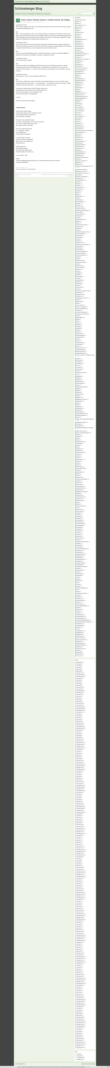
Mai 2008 (79, 1033)
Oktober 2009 (80, 1003)
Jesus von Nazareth (81, 306)
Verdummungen (80, 616)
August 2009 (79, 1006)
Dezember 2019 (80, 785)
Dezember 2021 (80, 742)
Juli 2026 (79, 664)
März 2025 (79, 685)
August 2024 (79, 694)
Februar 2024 (80, 703)
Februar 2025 (80, 687)
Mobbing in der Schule (82, 399)
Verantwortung (80, 614)
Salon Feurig (79, 511)
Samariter (79, 513)
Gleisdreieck (79, 237)
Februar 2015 (80, 888)
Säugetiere (79, 516)
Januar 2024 (79, 705)
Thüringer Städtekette (81, 588)
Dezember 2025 (80, 674)
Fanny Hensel (80, 187)
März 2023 (79, 721)
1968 (78, 23)
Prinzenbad (79, 484)
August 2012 (79, 942)
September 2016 (80, 855)
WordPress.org (80, 1059)
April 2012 (79, 949)
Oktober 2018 (80, 810)
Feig (78, 194)
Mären (78, 385)
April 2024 (79, 699)
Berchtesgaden (80, 78)
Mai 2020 (79, 776)
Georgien (79, 228)
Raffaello (79, 493)
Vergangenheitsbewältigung (83, 620)
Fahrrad (78, 183)
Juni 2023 (79, 715)
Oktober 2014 (80, 896)
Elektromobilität (80, 153)
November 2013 (80, 915)
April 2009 (79, 1013)
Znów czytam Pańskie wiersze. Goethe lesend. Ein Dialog (45, 20)
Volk (78, 629)
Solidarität (79, 545)
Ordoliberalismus (80, 441)
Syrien (78, 572)
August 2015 (79, 878)
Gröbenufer (79, 248)
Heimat (78, 274)
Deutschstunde (80, 132)
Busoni (78, 102)
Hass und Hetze (80, 267)
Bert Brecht (79, 82)
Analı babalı (79, 44)
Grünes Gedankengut (81, 251)
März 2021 (79, 758)
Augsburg (79, 64)
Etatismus (79, 162)
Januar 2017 (79, 847)
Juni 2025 (79, 682)
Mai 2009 (79, 1012)
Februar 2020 (80, 781)
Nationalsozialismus (81, 415)
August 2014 (79, 899)
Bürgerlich (79, 100)
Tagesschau (79, 575)
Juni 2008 (79, 1031)
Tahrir (78, 577)
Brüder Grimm (80, 94)
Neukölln (79, 424)
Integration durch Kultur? (82, 298)
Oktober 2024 (80, 692)
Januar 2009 (79, 1019)
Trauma (78, 595)
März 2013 (79, 929)
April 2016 (79, 863)
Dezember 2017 (80, 828)
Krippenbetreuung (81, 349)
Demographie (80, 127)
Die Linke (79, 134)
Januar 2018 (79, 826)
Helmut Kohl (79, 276)
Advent (78, 34)
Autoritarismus (80, 73)
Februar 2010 (80, 995)
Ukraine (78, 602)
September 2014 (80, 897)
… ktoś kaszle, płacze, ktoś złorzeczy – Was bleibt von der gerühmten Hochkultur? (56, 175)
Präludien (79, 481)
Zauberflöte (79, 652)
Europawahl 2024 (81, 180)
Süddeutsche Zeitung (81, 566)
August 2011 (79, 963)
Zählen (78, 650)
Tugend (78, 597)
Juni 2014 (79, 903)
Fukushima (79, 215)
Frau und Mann (80, 201)
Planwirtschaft (80, 472)
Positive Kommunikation (82, 479)
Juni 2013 (79, 924)
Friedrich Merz (80, 207)
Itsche (78, 303)
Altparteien (79, 43)
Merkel (78, 390)
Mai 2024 (79, 698)
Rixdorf (78, 504)
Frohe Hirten (79, 212)
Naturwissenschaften (81, 422)
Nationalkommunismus (82, 413)
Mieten (78, 395)
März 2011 (79, 972)
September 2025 (80, 676)
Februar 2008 (80, 1038)
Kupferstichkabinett (81, 353)
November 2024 (80, 690)
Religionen (79, 498)
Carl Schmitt (79, 107)
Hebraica (79, 269)
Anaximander (80, 46)
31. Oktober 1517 (80, 25)
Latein (78, 358)
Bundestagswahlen (81, 98)
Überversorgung (80, 600)
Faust (36, 22)
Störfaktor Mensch (81, 563)
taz (77, 582)
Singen (78, 539)
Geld (78, 223)
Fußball (78, 217)
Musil (78, 404)
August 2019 (79, 792)
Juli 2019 (79, 794)
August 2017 (79, 835)
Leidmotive (79, 360)
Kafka (78, 319)
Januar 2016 (79, 869)
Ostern (78, 445)
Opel (78, 438)
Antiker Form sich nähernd (82, 59)
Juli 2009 (79, 1008)
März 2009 (79, 1015)
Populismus (79, 477)
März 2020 (79, 780)
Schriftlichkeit (80, 522)
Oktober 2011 (80, 960)
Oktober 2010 (80, 981)
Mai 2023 (79, 717)
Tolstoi (78, 591)
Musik (78, 403)
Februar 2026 (80, 673)
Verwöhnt (79, 627)
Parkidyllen (79, 448)
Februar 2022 (80, 739)
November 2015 (80, 872)
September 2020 (80, 769)
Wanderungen (80, 636)
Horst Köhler (79, 287)
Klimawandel (80, 337)
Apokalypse (79, 61)
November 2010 (80, 979)
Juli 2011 (79, 965)
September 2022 (80, 728)
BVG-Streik (79, 103)
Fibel (78, 198)
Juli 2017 (79, 837)
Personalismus (80, 459)
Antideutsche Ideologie (82, 53)
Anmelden (79, 1054)
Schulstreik (79, 529)
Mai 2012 (79, 947)
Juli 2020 (79, 772)
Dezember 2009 (80, 999)
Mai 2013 (79, 926)
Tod (77, 589)
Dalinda (78, 119)
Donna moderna (80, 141)
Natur (78, 417)
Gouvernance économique (82, 244)
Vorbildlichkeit (80, 630)
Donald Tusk (79, 137)
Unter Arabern (80, 604)
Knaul (78, 339)
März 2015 (79, 887)
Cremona (79, 114)
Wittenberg (79, 646)
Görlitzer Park (80, 242)
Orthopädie (79, 443)
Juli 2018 (79, 815)
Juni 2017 (79, 839)
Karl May (79, 326)
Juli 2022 (79, 731)
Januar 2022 (79, 740)
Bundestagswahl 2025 (82, 96)
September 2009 (80, 1004)
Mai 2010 (79, 990)
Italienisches (79, 301)
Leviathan (79, 367)
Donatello (79, 139)
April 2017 (79, 842)
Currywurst (79, 118)
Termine (24, 1)
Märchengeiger (80, 383)
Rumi (78, 507)
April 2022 (79, 735)
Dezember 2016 (80, 849)
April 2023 (79, 719)
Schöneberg (79, 520)
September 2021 (80, 747)
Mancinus (79, 379)
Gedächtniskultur (80, 219)
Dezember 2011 (80, 956)
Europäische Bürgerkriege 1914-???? (85, 166)
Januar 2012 (79, 954)
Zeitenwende (80, 654)
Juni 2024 (79, 696)
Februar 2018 (80, 824)
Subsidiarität (79, 564)
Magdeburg (79, 376)
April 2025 (79, 683)
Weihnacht (79, 641)
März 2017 (79, 844)
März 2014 (79, 908)
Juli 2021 (79, 751)
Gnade (78, 239)
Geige (78, 221)
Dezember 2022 (80, 726)
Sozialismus (79, 550)
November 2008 (80, 1022)
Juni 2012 (79, 946)
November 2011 (80, 958)
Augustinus (79, 66)
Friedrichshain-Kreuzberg (82, 210)
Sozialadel (79, 547)
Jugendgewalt (80, 317)
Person (78, 457)
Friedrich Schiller (80, 208)
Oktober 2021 (80, 746)
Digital (78, 135)
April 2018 (79, 821)
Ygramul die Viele (81, 648)
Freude (78, 205)
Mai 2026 (79, 667)
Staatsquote (79, 557)
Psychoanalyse (80, 486)
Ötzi (78, 447)
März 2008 (79, 1036)
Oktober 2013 (80, 917)
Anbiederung (80, 48)
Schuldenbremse (80, 523)
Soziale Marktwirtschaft (82, 548)
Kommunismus (80, 342)
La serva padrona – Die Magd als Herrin (85, 355)
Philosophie (79, 466)
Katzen (78, 330)
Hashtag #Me (80, 265)
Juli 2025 (79, 680)
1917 (78, 21)
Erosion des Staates (81, 160)
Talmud (78, 579)
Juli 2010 (79, 987)
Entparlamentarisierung (82, 157)
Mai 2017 (79, 840)
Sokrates (79, 543)
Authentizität (79, 71)
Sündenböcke (80, 570)
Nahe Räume (80, 411)
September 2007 (80, 1047)
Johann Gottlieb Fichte (82, 308)
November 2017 (80, 830)
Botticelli (79, 91)
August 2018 (79, 814)
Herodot (78, 278)
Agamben (79, 37)
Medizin (78, 388)
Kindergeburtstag (80, 335)
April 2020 (79, 778)
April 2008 (79, 1035)
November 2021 (80, 744)
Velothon (79, 613)
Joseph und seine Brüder (82, 314)
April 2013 (79, 928)
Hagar (78, 258)
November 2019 (80, 787)
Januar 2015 (79, 890)
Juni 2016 (79, 860)
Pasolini (78, 456)
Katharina (79, 328)
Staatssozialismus (81, 559)
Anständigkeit (80, 52)
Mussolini (79, 406)
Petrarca (79, 461)
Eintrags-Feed (80, 1056)
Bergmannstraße (80, 80)
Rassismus (79, 495)
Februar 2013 (80, 931)
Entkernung (79, 155)
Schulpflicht (79, 527)
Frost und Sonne (80, 214)
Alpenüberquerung (81, 39)
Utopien (78, 607)
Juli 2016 (79, 858)
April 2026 (79, 669)
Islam (78, 299)
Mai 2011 (79, 969)
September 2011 (80, 962)
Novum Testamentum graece (83, 432)
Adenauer (79, 27)
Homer (78, 285)
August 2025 (79, 678)
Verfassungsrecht (80, 618)
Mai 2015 (79, 883)
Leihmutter (79, 362)
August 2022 (79, 730)
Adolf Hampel (80, 32)
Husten (78, 289)
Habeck (78, 256)
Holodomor (79, 283)
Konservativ (79, 344)
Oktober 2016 (80, 853)
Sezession (79, 536)
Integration (79, 296)
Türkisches (79, 598)
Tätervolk (79, 580)
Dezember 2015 (80, 871)
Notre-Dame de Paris (81, 431)
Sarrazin (79, 514)
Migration (79, 397)
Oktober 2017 (80, 831)
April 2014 (79, 906)
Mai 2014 (79, 904)
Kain (78, 321)
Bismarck (79, 86)
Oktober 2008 (80, 1024)
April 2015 (79, 885)
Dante (24, 22)
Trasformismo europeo (82, 593)
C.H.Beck (79, 105)
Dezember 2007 (80, 1042)
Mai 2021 (79, 755)
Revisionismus (80, 500)
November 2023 (80, 708)
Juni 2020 (79, 774)
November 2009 (80, 1001)
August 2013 (79, 921)
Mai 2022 (79, 733)
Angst (78, 50)
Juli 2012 (79, 944)
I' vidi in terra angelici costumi (83, 290)
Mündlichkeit (79, 401)
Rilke (78, 502)
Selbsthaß (79, 530)
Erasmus (79, 159)
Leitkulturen (79, 363)
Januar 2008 (79, 1040)
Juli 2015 (79, 880)
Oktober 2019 (80, 789)
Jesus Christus (80, 305)
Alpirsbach (79, 41)
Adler (78, 30)
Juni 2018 (79, 817)
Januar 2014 (79, 912)
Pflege (78, 463)
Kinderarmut (79, 333)
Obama (78, 434)
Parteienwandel (80, 452)
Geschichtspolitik (80, 233)
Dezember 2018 (80, 806)
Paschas (79, 454)
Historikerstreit (80, 280)
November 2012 (80, 937)
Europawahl (79, 178)
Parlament (79, 450)
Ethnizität (79, 164)
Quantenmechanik (81, 488)
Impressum (46, 1)
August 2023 (79, 712)
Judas (78, 315)
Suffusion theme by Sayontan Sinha (88, 1063)
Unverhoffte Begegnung (82, 605)
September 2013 (80, 919)
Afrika (78, 36)
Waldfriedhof (79, 634)
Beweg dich (79, 84)
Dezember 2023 (80, 707)
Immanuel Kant (80, 294)
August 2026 (79, 662)
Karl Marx (79, 324)
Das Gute (79, 125)
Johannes (79, 310)
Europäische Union (81, 171)
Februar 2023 (80, 723)
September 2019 (80, 790)
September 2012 (80, 940)
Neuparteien (79, 425)
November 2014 (80, 894)
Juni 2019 (79, 796)
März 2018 (79, 822)
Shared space (80, 538)
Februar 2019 (80, 803)
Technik (78, 584)
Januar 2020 (79, 783)
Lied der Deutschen (81, 372)
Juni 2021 (79, 753)
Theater (78, 586)
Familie (78, 185)
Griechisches (80, 246)
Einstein (78, 150)
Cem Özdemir (80, 109)
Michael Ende (80, 394)
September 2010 (80, 983)
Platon (78, 473)
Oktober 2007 (80, 1045)
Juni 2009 (79, 1010)
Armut (78, 62)
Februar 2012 (80, 953)
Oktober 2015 (80, 874)
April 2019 (79, 799)
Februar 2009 (80, 1017)
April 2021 (79, 756)
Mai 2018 (79, 819)
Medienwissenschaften (82, 386)
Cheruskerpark (80, 110)
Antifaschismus (80, 55)
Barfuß (78, 77)
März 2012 (79, 951)
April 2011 (79, 971)
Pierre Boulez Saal (81, 468)
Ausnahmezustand (81, 69)
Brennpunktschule (81, 93)
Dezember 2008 (80, 1020)
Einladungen (79, 146)
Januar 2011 (79, 976)
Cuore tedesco (80, 116)
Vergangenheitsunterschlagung (84, 621)
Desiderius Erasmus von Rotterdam (84, 130)
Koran (78, 346)
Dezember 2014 (80, 892)
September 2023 (80, 710)
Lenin (78, 365)
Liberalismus (79, 369)
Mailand (78, 378)
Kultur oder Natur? (81, 351)
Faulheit (78, 191)
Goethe (39, 22)
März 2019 (79, 801)
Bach (78, 75)
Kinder (78, 331)
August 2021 (79, 749)
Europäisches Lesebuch (30, 22)
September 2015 (80, 876)
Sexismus (79, 534)
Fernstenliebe (80, 196)
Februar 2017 (80, 846)
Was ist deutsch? (80, 637)
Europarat (79, 174)
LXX (78, 374)
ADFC (78, 28)
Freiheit (78, 203)
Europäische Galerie (81, 169)
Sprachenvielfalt (80, 554)
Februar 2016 (80, 867)
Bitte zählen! (79, 87)
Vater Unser (79, 609)
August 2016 (79, 856)
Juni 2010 (79, 988)
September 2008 (80, 1026)
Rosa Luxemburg (80, 505)
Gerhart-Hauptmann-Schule (83, 232)
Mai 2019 (79, 797)
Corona (78, 112)
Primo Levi (79, 482)
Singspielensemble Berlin (82, 541)
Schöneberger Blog (28, 8)
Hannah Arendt (80, 260)
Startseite (17, 1)
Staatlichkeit (79, 555)
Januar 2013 (79, 933)
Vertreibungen (80, 625)
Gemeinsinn (79, 226)
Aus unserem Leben (81, 68)
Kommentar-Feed (81, 1057)
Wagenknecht (80, 632)
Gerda (78, 230)
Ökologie (79, 436)
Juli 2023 (79, 714)
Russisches (79, 509)
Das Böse (79, 123)
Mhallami (79, 392)
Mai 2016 (79, 862)
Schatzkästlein (30, 1)
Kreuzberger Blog (21, 1063)
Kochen (78, 340)
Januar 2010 (79, 997)
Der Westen (79, 128)
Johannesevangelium (81, 312)
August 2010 (79, 985)
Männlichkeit (79, 381)
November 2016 (80, 851)
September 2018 (80, 812)
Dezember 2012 (80, 935)
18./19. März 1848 (81, 19)
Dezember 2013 (80, 913)
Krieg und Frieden (81, 347)
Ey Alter (78, 182)
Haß (78, 264)
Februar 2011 (80, 974)
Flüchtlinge (79, 199)
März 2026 (79, 671)
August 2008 (79, 1028)
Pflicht (78, 465)
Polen (43, 22)
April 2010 (79, 992)
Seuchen (79, 532)
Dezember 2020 (80, 764)
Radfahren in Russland (82, 491)
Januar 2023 (79, 724)
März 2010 (79, 994)
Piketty (78, 470)
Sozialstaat (79, 552)
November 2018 (80, 808)
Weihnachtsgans (80, 643)
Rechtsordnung (80, 497)
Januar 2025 (79, 689)
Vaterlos (78, 611)
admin (23, 167)
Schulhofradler (80, 525)
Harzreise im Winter (81, 262)
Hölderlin (79, 281)
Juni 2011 (79, 967)
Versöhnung (79, 623)
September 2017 (80, 833)
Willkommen (39, 1)
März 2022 (79, 737)
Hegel (78, 271)
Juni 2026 (79, 665)
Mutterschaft (79, 408)
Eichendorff (79, 143)
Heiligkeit (79, 273)
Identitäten (79, 292)
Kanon (78, 323)
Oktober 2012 (80, 938)
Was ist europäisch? (81, 639)
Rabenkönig (79, 489)
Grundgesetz (79, 249)
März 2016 (79, 865)
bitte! (78, 89)
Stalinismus (79, 561)
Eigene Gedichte (80, 144)
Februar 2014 (80, 910)
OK (88, 1067)
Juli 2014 (79, 901)
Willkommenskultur (81, 645)
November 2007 (80, 1044)
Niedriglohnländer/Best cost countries (85, 427)
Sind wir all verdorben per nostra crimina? (23, 175)
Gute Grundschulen (81, 255)
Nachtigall (79, 410)
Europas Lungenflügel (82, 176)
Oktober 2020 (80, 767)
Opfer (78, 440)
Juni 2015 (79, 881)
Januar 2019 (79, 805)
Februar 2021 (80, 760)
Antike (78, 57)
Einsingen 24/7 (80, 148)
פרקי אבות (81, 655)
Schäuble (79, 518)
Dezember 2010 (80, 978)
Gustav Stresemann (81, 253)
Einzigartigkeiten (80, 151)
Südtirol (78, 568)
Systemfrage (79, 573)
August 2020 (79, 771)
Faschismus (79, 189)
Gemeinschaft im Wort (81, 224)
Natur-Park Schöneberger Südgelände (85, 419)
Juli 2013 (79, 922)
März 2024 (79, 701)
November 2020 (80, 765)
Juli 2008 (79, 1029)
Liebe (78, 370)
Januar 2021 (79, 762)
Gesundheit (79, 235)
